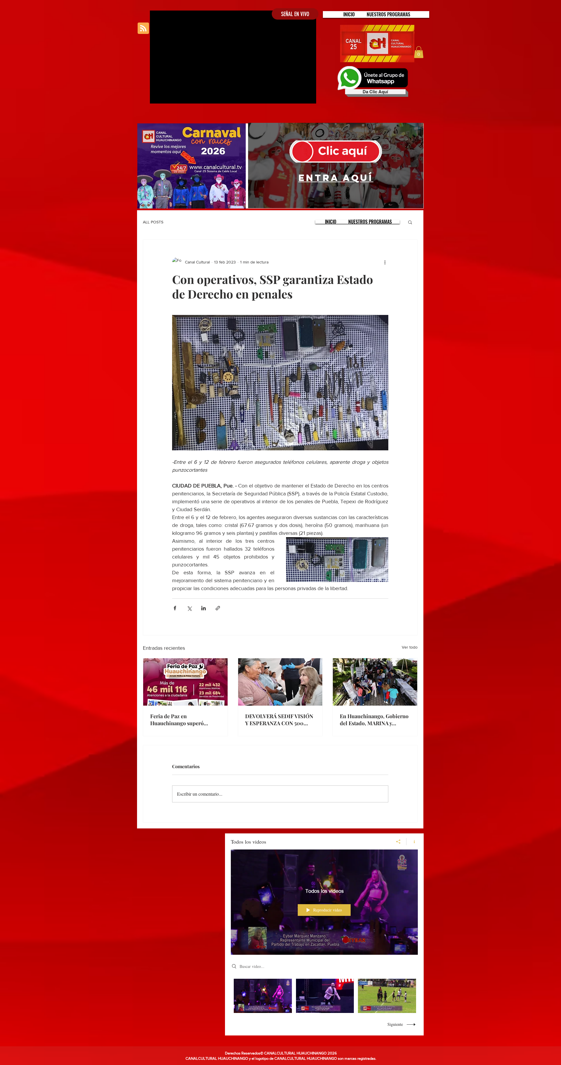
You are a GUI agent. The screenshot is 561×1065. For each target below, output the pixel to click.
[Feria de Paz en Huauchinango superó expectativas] (185, 682)
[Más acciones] (384, 262)
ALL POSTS (153, 222)
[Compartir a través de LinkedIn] (203, 608)
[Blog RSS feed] (143, 29)
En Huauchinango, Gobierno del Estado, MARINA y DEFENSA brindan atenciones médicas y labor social (374, 720)
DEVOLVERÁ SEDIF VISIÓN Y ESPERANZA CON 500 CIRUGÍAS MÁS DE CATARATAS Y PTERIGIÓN (279, 720)
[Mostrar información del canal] (412, 841)
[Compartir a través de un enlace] (218, 608)
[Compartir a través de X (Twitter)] (189, 608)
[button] (388, 14)
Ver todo (410, 647)
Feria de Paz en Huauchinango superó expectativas (177, 720)
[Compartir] (398, 841)
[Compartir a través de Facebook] (175, 608)
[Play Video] (263, 996)
